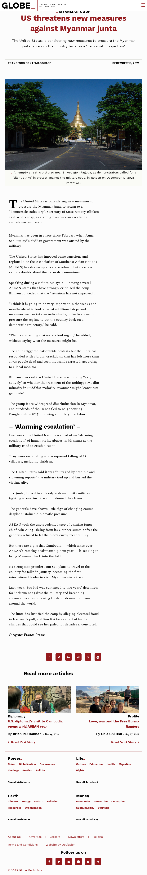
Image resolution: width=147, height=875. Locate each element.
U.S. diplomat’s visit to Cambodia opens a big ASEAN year (35, 721)
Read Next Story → (125, 742)
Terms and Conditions (23, 844)
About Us (14, 837)
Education (96, 764)
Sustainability (85, 807)
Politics (40, 770)
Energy (26, 801)
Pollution (52, 801)
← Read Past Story (21, 742)
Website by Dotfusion (60, 844)
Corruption (118, 801)
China (11, 764)
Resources (14, 807)
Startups (103, 807)
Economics (83, 801)
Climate (13, 801)
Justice (27, 770)
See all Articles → (19, 782)
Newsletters (76, 837)
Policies (97, 837)
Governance (47, 764)
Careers (55, 837)
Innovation (101, 801)
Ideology (13, 770)
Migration (125, 764)
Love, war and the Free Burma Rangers (114, 721)
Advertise (35, 837)
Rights (80, 770)
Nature (38, 801)
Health (110, 764)
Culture (81, 764)
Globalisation (27, 764)
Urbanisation (33, 807)
